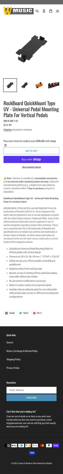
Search (9, 342)
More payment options (31, 167)
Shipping (7, 129)
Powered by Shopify (44, 463)
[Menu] (57, 10)
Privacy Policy (12, 368)
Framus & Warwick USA (27, 463)
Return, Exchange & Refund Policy (22, 351)
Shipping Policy (13, 359)
